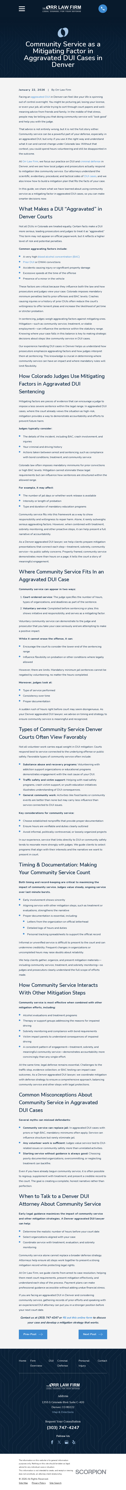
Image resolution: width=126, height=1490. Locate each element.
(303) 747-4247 (63, 1427)
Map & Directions (63, 1412)
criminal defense (90, 161)
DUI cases (90, 176)
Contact (102, 1361)
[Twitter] (59, 1442)
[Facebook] (52, 1442)
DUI (51, 1361)
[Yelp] (74, 1442)
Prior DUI (28, 262)
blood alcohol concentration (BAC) (59, 257)
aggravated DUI (40, 97)
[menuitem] (23, 1483)
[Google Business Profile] (66, 1442)
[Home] (61, 8)
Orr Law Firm (30, 161)
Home (22, 1361)
